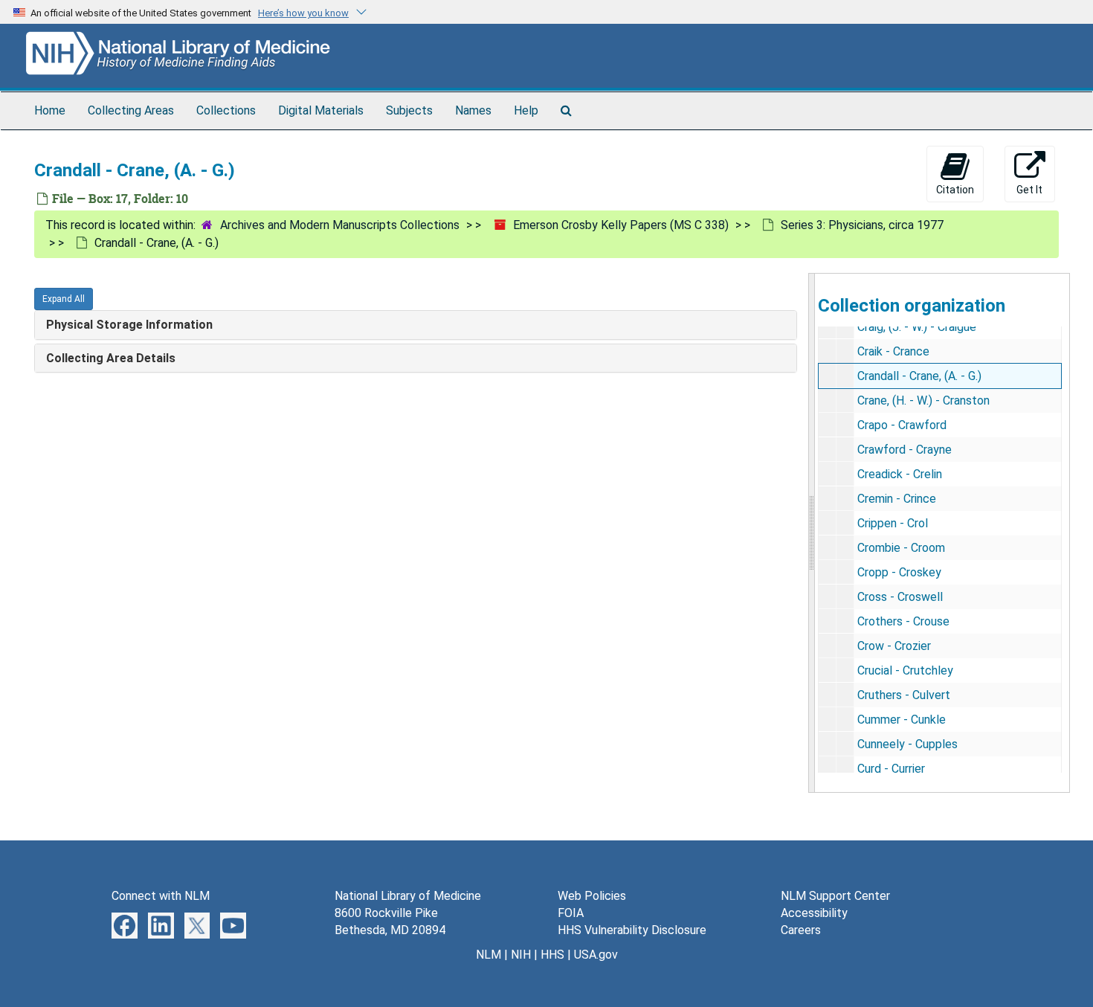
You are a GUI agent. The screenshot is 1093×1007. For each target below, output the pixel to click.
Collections (226, 110)
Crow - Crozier (894, 646)
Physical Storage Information (129, 325)
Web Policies (592, 896)
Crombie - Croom (901, 548)
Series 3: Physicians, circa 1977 (862, 225)
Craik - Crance (893, 351)
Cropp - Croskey (899, 572)
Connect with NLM (161, 896)
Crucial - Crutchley (905, 670)
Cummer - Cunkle (901, 719)
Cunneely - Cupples (907, 744)
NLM (488, 955)
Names (473, 110)
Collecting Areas (131, 110)
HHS (552, 955)
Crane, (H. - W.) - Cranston (923, 400)
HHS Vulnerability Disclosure (632, 930)
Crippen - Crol (892, 523)
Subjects (409, 110)
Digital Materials (321, 110)
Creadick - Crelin (899, 474)
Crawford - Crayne (904, 450)
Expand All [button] (63, 299)
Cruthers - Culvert (903, 695)
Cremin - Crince (896, 499)
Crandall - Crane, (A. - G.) (919, 376)
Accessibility (814, 913)
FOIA (571, 913)
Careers (801, 930)
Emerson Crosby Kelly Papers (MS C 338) (621, 225)
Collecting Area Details (110, 358)
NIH (521, 955)
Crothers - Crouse (903, 621)
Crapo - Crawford (902, 425)
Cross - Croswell (900, 597)
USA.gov (596, 955)
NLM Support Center (835, 896)
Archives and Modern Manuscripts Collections (340, 225)
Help (526, 110)
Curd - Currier (891, 769)
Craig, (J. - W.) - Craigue (916, 327)
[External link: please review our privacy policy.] (125, 925)
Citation (955, 190)
